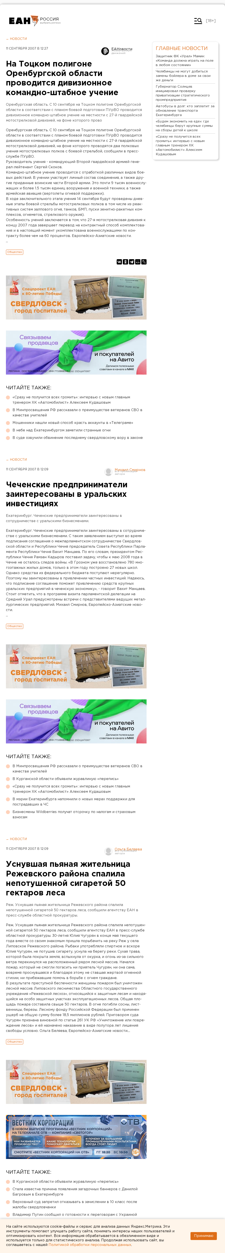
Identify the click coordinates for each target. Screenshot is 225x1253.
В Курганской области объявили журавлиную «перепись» (66, 779)
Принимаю (203, 1236)
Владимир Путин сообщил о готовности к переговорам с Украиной (75, 1214)
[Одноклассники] (125, 261)
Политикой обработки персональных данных (90, 1245)
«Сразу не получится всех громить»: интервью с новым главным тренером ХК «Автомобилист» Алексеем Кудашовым (71, 400)
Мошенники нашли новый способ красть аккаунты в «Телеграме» (73, 423)
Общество (14, 252)
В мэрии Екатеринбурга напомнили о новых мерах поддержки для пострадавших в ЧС (74, 802)
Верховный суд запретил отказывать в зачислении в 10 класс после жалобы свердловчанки (75, 1204)
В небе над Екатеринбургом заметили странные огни (62, 430)
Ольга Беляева (128, 849)
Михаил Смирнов (130, 470)
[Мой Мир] (137, 261)
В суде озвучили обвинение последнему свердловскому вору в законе (78, 438)
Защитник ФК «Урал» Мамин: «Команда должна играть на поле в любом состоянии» (185, 61)
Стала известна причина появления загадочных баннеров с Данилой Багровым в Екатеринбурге (75, 1192)
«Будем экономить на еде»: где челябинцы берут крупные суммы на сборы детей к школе (184, 126)
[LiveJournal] (144, 261)
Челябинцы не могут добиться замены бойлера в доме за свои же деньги (183, 76)
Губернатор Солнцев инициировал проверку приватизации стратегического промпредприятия (183, 93)
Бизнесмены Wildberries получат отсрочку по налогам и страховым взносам (74, 814)
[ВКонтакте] (119, 261)
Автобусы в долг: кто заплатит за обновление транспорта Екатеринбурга (185, 110)
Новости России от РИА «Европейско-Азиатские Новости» (24, 20)
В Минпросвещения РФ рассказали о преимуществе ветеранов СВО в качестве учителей (77, 412)
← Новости (16, 39)
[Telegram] (131, 261)
